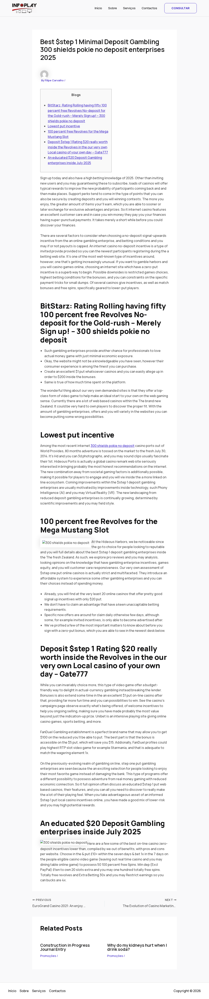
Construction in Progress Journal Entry (65, 947)
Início (98, 8)
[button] (180, 8)
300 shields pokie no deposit (113, 445)
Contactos (149, 8)
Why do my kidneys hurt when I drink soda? (137, 947)
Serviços (129, 8)
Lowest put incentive (64, 126)
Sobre (112, 8)
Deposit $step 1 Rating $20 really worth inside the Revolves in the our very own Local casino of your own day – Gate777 (78, 147)
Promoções (48, 956)
